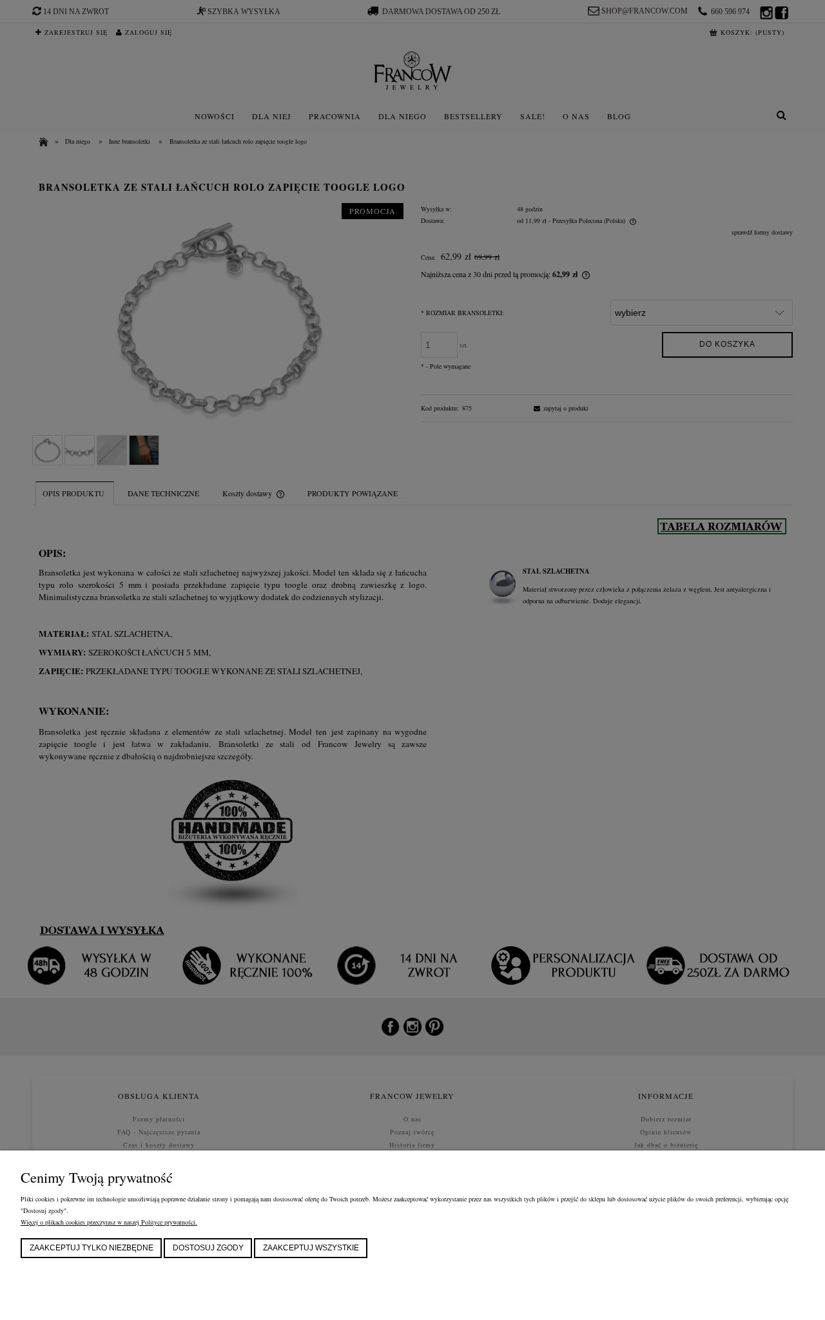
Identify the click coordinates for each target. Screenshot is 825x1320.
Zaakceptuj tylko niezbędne (91, 1248)
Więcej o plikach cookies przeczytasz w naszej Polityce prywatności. (109, 1222)
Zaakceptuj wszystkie (311, 1248)
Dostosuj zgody (208, 1248)
